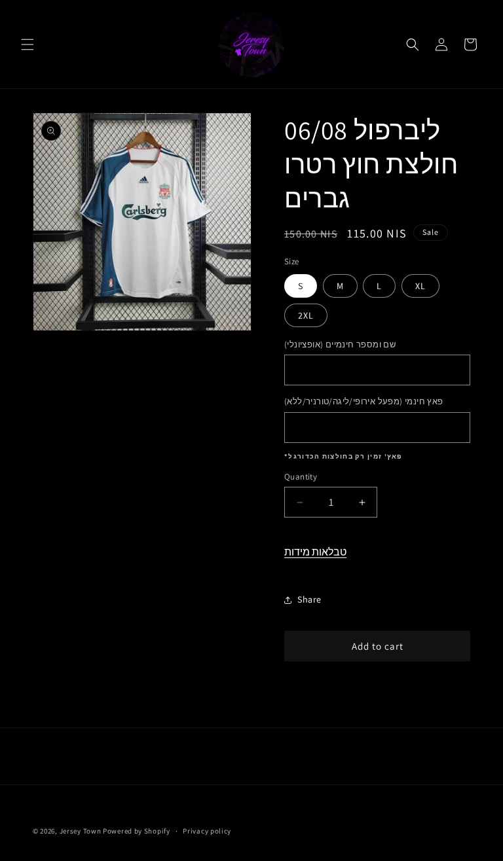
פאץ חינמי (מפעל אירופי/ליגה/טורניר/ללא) (363, 401)
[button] (27, 44)
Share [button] (309, 599)
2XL (306, 315)
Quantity (300, 476)
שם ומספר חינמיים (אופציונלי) (340, 344)
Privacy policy (207, 830)
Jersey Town (81, 830)
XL (420, 286)
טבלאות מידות (315, 552)
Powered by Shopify (136, 830)
